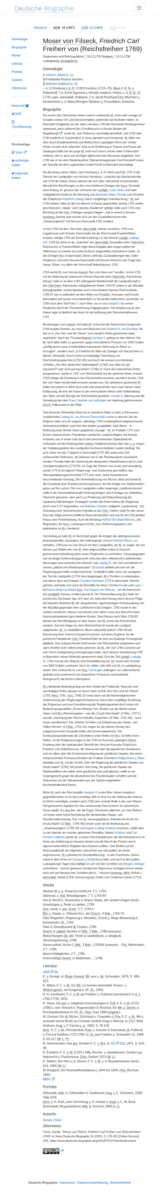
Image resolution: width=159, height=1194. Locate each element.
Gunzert (98, 567)
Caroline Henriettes (92, 580)
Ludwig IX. (105, 562)
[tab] (64, 28)
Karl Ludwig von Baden (61, 589)
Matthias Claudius (96, 506)
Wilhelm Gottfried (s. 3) (61, 83)
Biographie (19, 47)
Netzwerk (18, 105)
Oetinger (139, 863)
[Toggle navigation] (139, 8)
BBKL (47, 1079)
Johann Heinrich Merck (117, 540)
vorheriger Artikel (20, 163)
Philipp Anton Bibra (131, 758)
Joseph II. (114, 303)
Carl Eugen (95, 670)
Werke (16, 55)
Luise (137, 585)
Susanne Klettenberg (87, 859)
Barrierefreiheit (120, 1182)
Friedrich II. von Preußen (122, 328)
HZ (113, 1043)
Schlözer (119, 832)
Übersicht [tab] (40, 27)
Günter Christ (52, 1120)
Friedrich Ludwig (73, 199)
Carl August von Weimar (99, 589)
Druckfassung (21, 126)
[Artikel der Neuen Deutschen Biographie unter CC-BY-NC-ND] (53, 1150)
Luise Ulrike (116, 190)
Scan (18, 152)
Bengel (128, 863)
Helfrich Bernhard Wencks (118, 519)
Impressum (67, 1182)
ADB (46, 972)
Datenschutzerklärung (93, 1182)
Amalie (123, 585)
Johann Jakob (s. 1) (59, 75)
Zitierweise (19, 88)
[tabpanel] (79, 596)
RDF (18, 114)
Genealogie (20, 39)
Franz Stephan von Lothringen (88, 400)
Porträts (17, 71)
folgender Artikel (20, 176)
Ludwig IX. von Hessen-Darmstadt (82, 416)
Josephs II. (99, 337)
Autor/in (17, 80)
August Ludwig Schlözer (100, 828)
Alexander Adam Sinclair (110, 194)
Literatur (17, 63)
